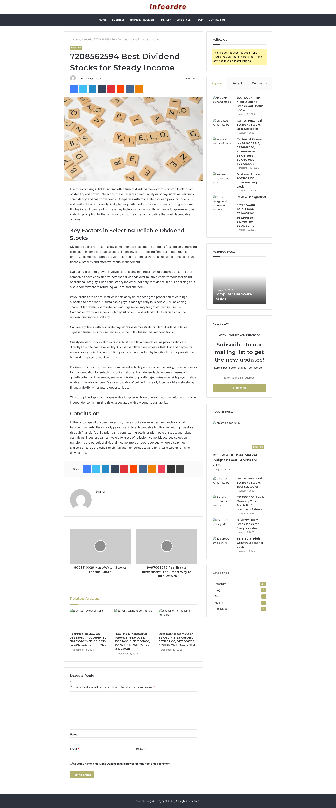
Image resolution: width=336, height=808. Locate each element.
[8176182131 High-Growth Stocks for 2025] (223, 544)
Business (118, 19)
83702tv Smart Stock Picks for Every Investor (248, 524)
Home (103, 19)
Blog (217, 590)
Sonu (80, 78)
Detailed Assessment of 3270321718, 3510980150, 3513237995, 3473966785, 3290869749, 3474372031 (177, 639)
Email (74, 749)
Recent (237, 83)
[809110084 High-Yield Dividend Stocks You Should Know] (223, 103)
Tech (199, 19)
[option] (239, 282)
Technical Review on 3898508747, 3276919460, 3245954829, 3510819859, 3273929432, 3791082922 (88, 639)
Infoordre (87, 39)
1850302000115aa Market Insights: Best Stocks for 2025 (235, 460)
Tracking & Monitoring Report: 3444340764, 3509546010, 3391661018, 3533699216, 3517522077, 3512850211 (132, 641)
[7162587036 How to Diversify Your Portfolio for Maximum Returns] (223, 502)
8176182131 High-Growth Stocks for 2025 (250, 543)
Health (166, 19)
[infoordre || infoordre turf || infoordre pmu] (168, 7)
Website (141, 749)
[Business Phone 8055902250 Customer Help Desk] (223, 179)
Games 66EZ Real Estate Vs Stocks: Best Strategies (249, 124)
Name (74, 734)
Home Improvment (143, 19)
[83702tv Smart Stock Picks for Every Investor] (223, 525)
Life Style (184, 19)
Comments (259, 83)
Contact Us (217, 19)
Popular (217, 83)
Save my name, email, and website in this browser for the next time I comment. (122, 763)
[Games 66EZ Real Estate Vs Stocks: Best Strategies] (223, 126)
